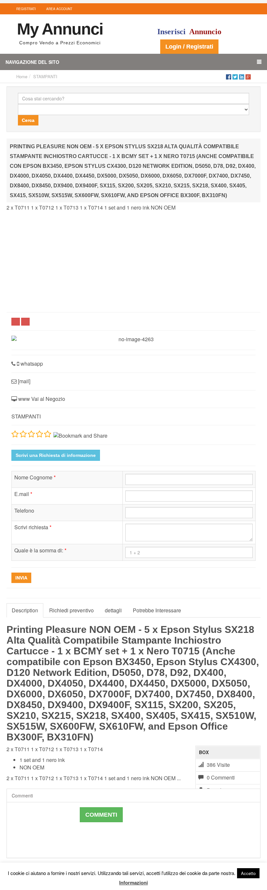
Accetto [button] (248, 873)
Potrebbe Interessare (157, 610)
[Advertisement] (133, 261)
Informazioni (133, 882)
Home (21, 76)
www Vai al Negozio (41, 398)
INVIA (21, 577)
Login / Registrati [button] (189, 46)
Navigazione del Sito (32, 62)
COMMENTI (101, 814)
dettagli (113, 610)
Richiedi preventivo (71, 610)
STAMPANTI (45, 76)
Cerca (28, 120)
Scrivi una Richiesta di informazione (56, 455)
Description (25, 610)
